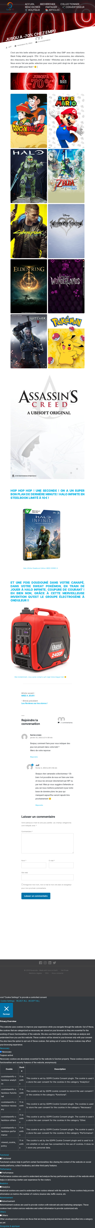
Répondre (34, 757)
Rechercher (47, 4)
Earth (56, 970)
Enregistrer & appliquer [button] (10, 1226)
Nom (23, 861)
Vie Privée (64, 970)
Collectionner (69, 4)
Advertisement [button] (6, 1197)
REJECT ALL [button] (21, 1001)
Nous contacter (57, 973)
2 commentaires (44, 41)
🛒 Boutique (32, 10)
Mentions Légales (35, 973)
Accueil (30, 4)
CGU (47, 973)
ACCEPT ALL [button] (34, 1001)
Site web (24, 873)
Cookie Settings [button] (7, 1001)
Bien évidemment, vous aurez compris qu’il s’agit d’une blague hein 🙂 (40, 677)
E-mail (52, 861)
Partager (51, 7)
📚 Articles (52, 10)
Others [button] (3, 1212)
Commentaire (27, 831)
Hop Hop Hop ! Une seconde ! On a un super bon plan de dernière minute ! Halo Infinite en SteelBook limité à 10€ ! (47, 494)
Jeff (9, 47)
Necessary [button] (4, 1048)
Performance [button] (5, 1169)
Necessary (7, 1052)
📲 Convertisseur (73, 7)
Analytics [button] (4, 1183)
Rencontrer (32, 7)
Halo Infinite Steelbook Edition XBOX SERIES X (40, 568)
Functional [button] (4, 1155)
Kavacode (34, 970)
